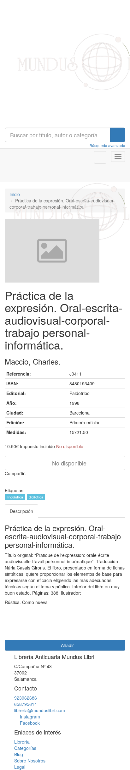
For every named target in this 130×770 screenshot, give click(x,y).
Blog (18, 754)
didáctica (36, 497)
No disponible (68, 463)
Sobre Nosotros (29, 760)
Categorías (25, 748)
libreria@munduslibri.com (39, 710)
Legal (19, 767)
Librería (22, 742)
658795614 (25, 704)
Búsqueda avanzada (107, 145)
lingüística (15, 497)
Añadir (67, 645)
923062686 (25, 698)
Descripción (21, 511)
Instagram (30, 716)
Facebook (30, 723)
